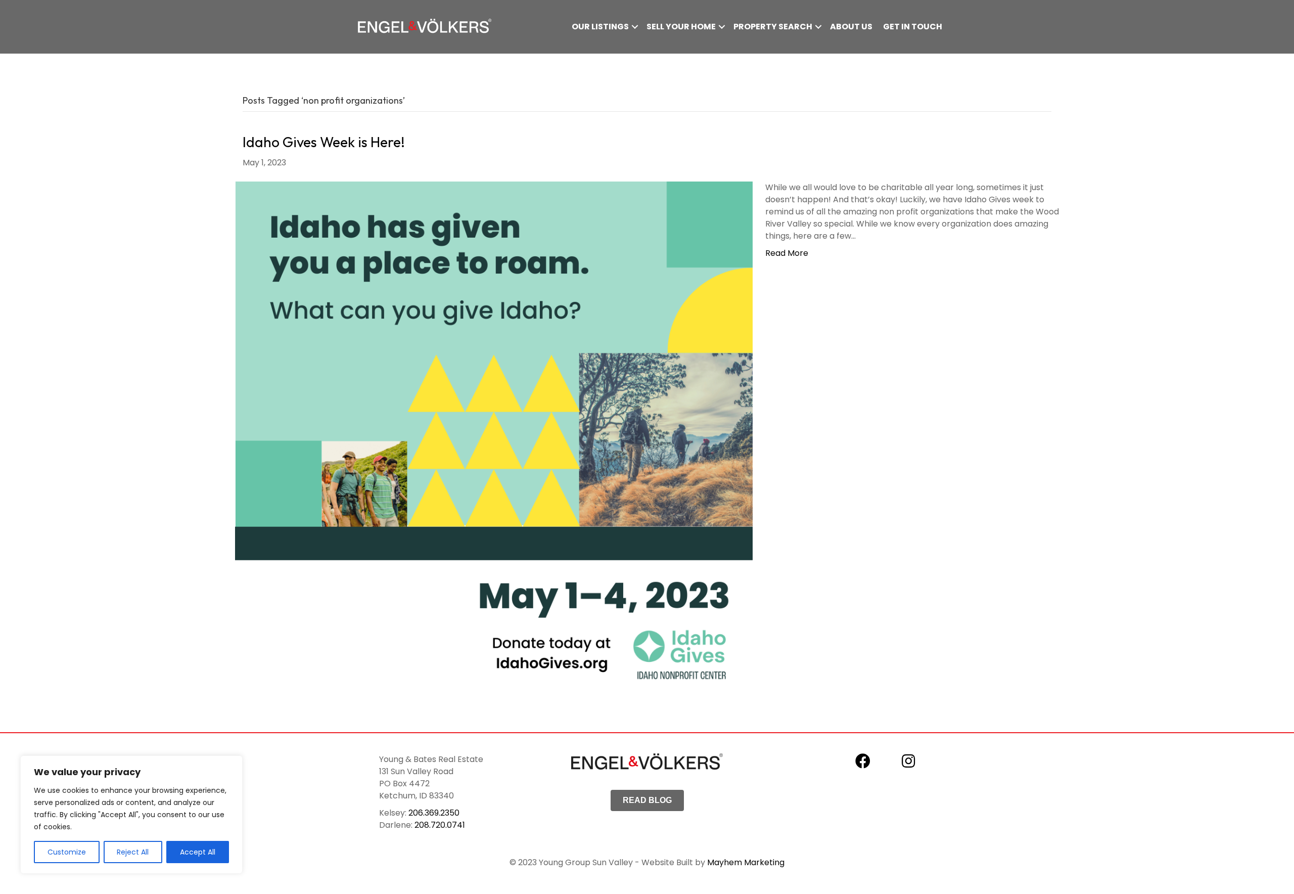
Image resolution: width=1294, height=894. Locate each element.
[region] (131, 814)
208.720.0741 (439, 825)
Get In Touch (912, 26)
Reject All (133, 852)
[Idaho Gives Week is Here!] (494, 439)
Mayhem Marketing (745, 862)
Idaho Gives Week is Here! (324, 142)
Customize (67, 852)
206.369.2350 (433, 813)
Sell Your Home (681, 26)
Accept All (197, 852)
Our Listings (600, 26)
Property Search (772, 26)
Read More (786, 253)
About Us (851, 26)
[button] (635, 27)
